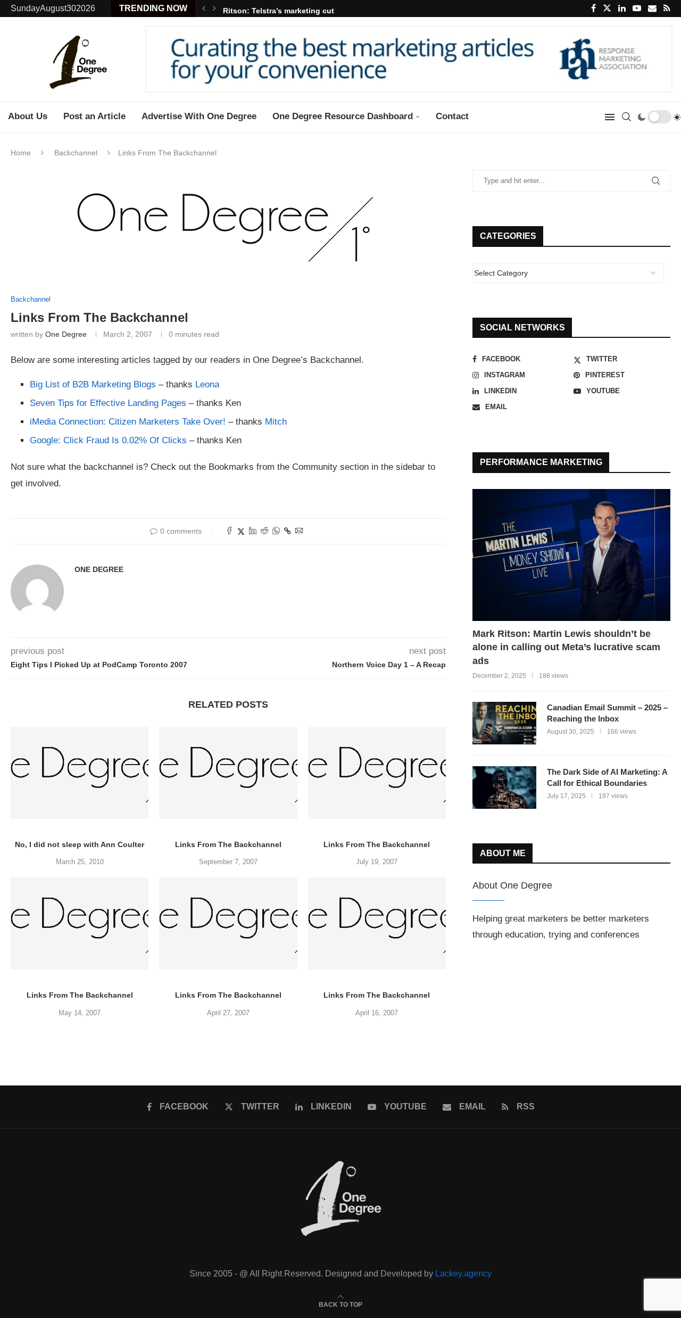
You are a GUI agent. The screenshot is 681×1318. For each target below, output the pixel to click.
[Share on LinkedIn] (252, 531)
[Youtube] (637, 8)
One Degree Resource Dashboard (342, 116)
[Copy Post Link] (287, 531)
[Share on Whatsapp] (276, 531)
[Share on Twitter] (241, 531)
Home (21, 152)
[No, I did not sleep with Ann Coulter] (79, 773)
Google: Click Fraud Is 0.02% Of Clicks (108, 440)
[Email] (652, 8)
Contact (452, 116)
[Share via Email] (299, 531)
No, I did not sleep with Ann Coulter (79, 844)
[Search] (626, 117)
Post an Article (94, 116)
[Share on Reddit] (264, 531)
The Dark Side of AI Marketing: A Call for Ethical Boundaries (607, 777)
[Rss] (666, 8)
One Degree (66, 334)
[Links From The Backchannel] (228, 773)
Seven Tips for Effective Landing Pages (108, 403)
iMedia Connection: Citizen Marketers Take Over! (128, 422)
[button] (204, 8)
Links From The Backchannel (228, 844)
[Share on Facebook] (229, 531)
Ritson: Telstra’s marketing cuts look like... (300, 8)
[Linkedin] (622, 8)
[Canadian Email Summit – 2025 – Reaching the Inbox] (504, 723)
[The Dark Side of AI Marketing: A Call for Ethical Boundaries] (504, 787)
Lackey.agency (463, 1273)
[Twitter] (607, 8)
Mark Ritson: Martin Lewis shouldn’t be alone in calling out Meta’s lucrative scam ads (566, 647)
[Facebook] (593, 8)
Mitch (276, 422)
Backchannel (75, 152)
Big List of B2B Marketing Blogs (93, 384)
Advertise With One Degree (199, 116)
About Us (27, 116)
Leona (207, 384)
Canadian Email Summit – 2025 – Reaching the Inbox (607, 713)
